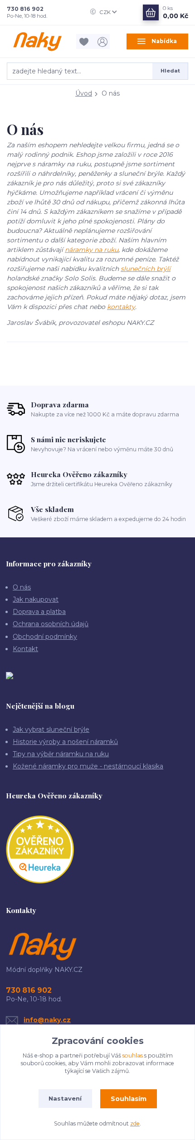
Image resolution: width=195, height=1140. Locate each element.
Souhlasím (128, 1099)
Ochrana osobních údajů (50, 624)
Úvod (83, 93)
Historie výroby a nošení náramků (65, 742)
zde (135, 1123)
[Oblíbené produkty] (85, 41)
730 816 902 (25, 8)
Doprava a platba (39, 612)
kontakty (121, 307)
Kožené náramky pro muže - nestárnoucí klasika (88, 766)
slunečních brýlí (146, 269)
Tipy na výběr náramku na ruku (61, 754)
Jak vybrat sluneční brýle (51, 729)
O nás (22, 587)
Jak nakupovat (35, 599)
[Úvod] (37, 41)
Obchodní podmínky (45, 637)
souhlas (132, 1055)
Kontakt (25, 649)
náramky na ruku (91, 250)
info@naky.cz (47, 1020)
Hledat (170, 71)
